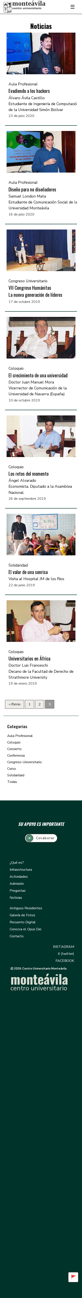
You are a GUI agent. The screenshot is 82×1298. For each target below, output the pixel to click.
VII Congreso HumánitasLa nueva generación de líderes (35, 291)
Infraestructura (21, 869)
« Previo (14, 704)
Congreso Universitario (24, 762)
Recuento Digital (23, 922)
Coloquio (14, 742)
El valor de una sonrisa (28, 571)
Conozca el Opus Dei (25, 929)
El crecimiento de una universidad (38, 375)
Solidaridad (15, 775)
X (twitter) (66, 953)
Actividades (19, 876)
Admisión (17, 883)
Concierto (14, 749)
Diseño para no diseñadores (32, 189)
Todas (12, 781)
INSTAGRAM (63, 946)
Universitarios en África (29, 658)
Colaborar (41, 838)
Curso (11, 768)
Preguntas (18, 890)
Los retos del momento (29, 473)
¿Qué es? (17, 862)
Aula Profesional (20, 735)
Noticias (16, 897)
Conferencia (16, 755)
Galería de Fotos (22, 915)
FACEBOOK (65, 960)
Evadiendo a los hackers (29, 90)
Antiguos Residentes (26, 908)
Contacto (17, 936)
